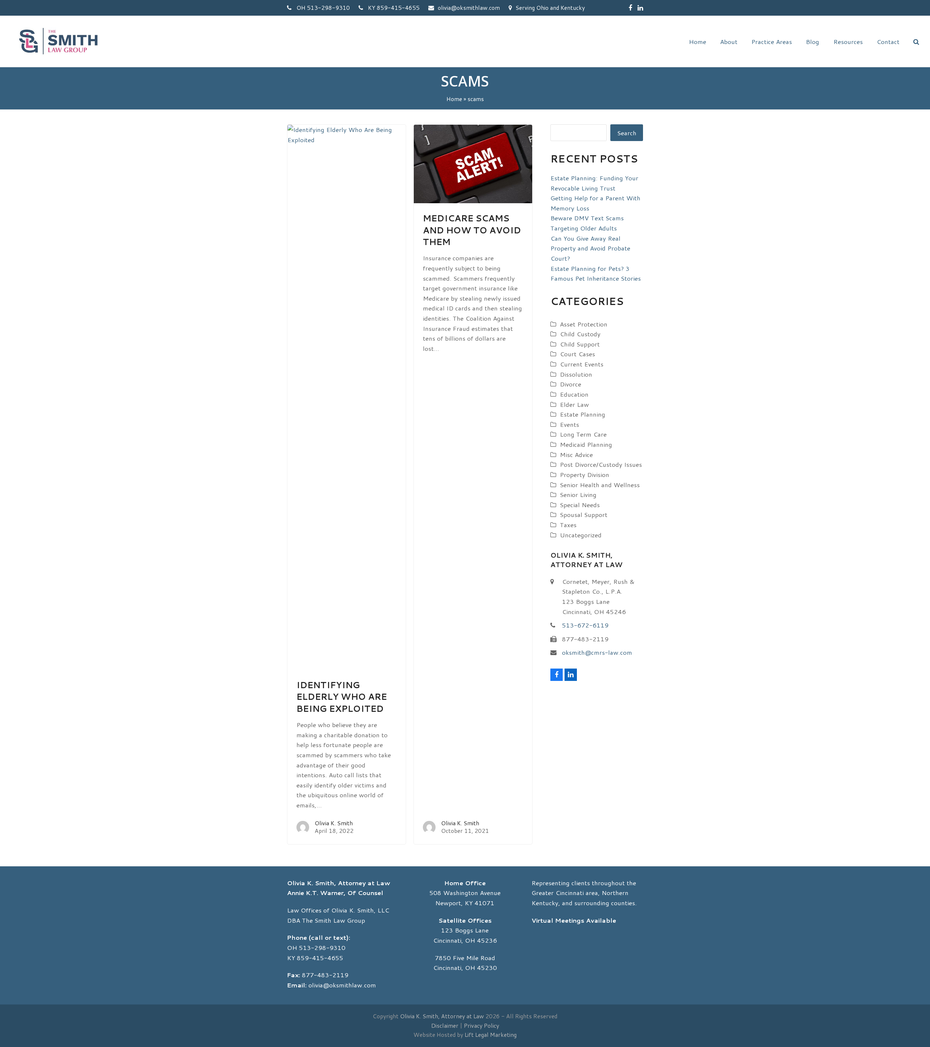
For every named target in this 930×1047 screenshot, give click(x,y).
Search (626, 132)
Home (454, 99)
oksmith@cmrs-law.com (597, 652)
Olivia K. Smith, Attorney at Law (442, 1016)
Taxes (568, 524)
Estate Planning (582, 414)
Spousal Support (583, 514)
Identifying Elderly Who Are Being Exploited (341, 697)
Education (574, 394)
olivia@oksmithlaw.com (469, 8)
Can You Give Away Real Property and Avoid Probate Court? (590, 248)
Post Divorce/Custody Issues (601, 464)
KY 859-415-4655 (393, 8)
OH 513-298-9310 (322, 8)
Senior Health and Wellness (600, 484)
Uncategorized (581, 534)
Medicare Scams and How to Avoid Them (472, 230)
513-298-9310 (322, 947)
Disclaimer (444, 1026)
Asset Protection (583, 324)
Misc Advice (576, 454)
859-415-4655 (320, 957)
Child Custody (580, 333)
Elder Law (574, 404)
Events (569, 424)
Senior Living (578, 494)
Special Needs (580, 504)
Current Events (581, 364)
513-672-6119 (585, 625)
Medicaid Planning (586, 444)
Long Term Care (583, 434)
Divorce (570, 384)
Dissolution (576, 374)
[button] (916, 41)
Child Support (580, 344)
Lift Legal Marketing (491, 1035)
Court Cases (577, 353)
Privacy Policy (481, 1026)
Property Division (584, 474)
